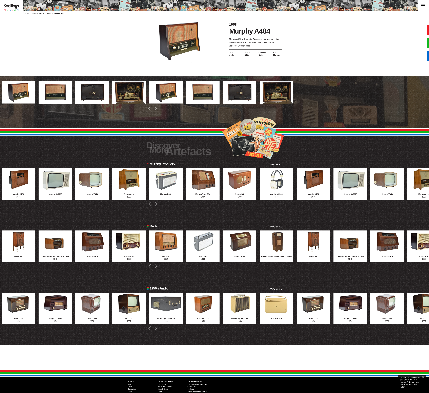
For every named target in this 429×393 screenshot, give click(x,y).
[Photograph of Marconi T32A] (203, 304)
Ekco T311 (129, 318)
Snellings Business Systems (197, 391)
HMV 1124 (18, 318)
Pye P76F (166, 256)
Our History (162, 384)
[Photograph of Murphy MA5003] (276, 179)
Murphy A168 (239, 256)
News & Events (163, 389)
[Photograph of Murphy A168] (239, 241)
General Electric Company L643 (55, 256)
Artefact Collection (31, 13)
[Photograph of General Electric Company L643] (55, 241)
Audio (42, 13)
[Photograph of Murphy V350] (92, 179)
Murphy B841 (166, 194)
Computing (132, 389)
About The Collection (165, 387)
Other (130, 391)
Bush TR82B (276, 318)
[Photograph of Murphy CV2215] (55, 179)
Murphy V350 (92, 194)
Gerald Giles (191, 387)
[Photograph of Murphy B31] (239, 179)
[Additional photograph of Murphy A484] (18, 92)
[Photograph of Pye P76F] (166, 241)
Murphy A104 (18, 194)
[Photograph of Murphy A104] (18, 179)
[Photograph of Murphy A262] (129, 179)
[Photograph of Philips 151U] (129, 241)
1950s (246, 55)
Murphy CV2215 (55, 194)
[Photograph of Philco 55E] (18, 241)
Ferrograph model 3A (166, 318)
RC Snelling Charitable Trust (197, 384)
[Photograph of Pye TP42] (203, 241)
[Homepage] (11, 5)
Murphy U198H (55, 318)
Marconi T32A (203, 318)
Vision (130, 387)
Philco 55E (18, 256)
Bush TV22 (92, 318)
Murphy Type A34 (202, 194)
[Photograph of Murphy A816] (92, 241)
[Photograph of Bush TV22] (92, 304)
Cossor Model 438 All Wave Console (276, 256)
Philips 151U (129, 256)
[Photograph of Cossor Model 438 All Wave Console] (276, 241)
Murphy (276, 55)
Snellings (190, 389)
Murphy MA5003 (276, 194)
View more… (276, 165)
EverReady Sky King (239, 318)
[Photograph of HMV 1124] (18, 304)
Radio (49, 13)
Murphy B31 (239, 194)
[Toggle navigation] (423, 5)
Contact (160, 391)
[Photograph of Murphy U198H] (55, 304)
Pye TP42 (203, 256)
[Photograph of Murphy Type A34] (203, 179)
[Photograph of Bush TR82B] (276, 304)
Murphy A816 (92, 256)
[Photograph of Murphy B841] (166, 179)
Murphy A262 (129, 194)
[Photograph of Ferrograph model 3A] (166, 304)
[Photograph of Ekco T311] (129, 304)
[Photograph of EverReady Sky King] (239, 304)
